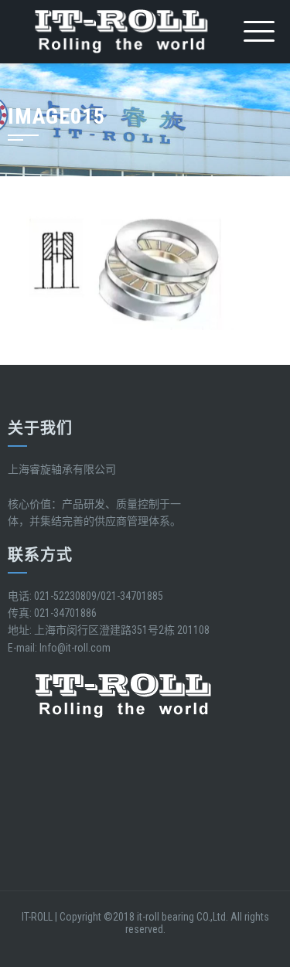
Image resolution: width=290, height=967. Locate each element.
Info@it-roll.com (75, 648)
